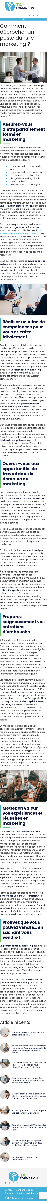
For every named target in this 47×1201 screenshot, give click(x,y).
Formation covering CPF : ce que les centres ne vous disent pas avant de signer (29, 1127)
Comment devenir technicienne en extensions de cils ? (28, 1033)
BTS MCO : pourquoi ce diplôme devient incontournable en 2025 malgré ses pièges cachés (27, 1143)
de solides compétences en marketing (20, 232)
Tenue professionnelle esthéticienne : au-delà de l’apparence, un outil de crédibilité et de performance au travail (29, 1049)
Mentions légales (24, 1190)
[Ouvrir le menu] (23, 19)
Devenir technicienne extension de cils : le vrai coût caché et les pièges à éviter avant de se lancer (29, 1096)
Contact (9, 1190)
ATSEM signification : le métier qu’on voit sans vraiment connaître (29, 1111)
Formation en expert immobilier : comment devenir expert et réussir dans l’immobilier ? (28, 1080)
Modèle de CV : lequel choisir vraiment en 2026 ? (25, 1158)
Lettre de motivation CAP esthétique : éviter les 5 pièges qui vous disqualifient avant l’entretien (29, 1065)
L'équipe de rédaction (27, 1193)
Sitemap (9, 1193)
